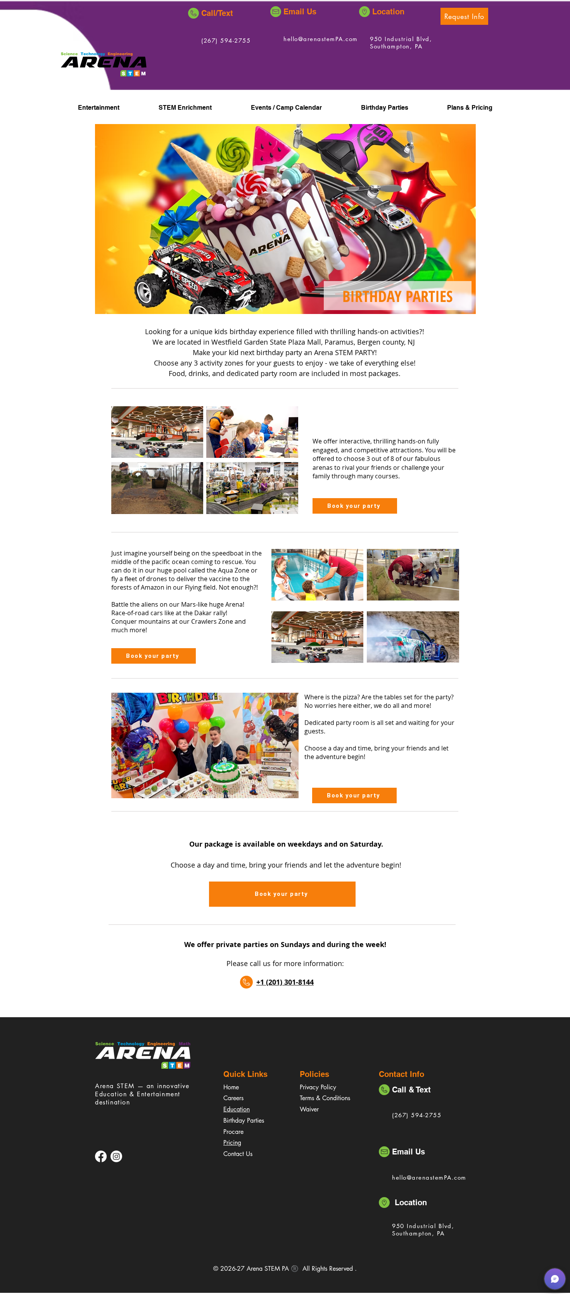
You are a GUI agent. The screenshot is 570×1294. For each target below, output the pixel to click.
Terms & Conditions (325, 1098)
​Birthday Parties (243, 1120)
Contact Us (237, 1154)
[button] (464, 16)
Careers (233, 1098)
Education (236, 1109)
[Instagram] (116, 1156)
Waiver (309, 1109)
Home (231, 1087)
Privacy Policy (318, 1087)
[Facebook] (101, 1156)
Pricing (232, 1143)
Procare (233, 1132)
